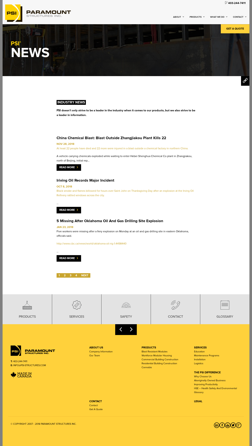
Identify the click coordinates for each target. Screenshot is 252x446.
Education (199, 351)
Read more (67, 167)
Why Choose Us (203, 376)
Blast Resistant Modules (154, 351)
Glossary (225, 317)
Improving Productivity (206, 384)
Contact (238, 17)
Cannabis (147, 367)
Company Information (101, 351)
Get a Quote (235, 28)
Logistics (198, 363)
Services (76, 317)
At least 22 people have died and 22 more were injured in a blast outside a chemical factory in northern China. (122, 148)
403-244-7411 (236, 2)
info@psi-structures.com (29, 365)
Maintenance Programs (206, 355)
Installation (200, 359)
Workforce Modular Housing (157, 355)
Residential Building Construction (159, 363)
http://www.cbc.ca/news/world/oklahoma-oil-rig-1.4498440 (92, 243)
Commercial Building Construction (160, 359)
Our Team (94, 355)
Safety (126, 317)
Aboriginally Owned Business (210, 380)
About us (96, 347)
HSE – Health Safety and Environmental (215, 388)
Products (196, 17)
